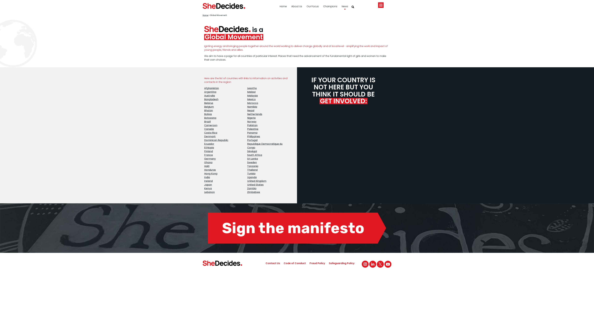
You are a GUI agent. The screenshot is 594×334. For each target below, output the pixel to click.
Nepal (250, 110)
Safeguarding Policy (342, 263)
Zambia (251, 188)
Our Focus (313, 6)
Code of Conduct (295, 263)
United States (255, 184)
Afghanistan (211, 88)
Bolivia (208, 114)
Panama (252, 133)
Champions (330, 6)
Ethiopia (209, 147)
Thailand (252, 170)
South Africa (254, 155)
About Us (296, 6)
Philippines (253, 136)
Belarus (208, 103)
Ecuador (209, 144)
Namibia (252, 107)
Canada (209, 129)
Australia (209, 95)
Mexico (251, 99)
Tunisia (251, 173)
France (208, 155)
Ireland (208, 181)
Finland (208, 151)
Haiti (206, 166)
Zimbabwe (253, 192)
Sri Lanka (252, 159)
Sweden (252, 162)
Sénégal (252, 151)
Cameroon (210, 125)
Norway (251, 121)
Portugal (252, 140)
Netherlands (254, 114)
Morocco (252, 103)
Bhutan (208, 110)
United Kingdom (256, 181)
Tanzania (252, 166)
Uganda (252, 177)
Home (283, 6)
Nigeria (251, 118)
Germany (210, 159)
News (345, 6)
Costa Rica (210, 133)
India (207, 177)
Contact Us (273, 263)
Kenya (208, 188)
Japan (208, 184)
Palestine (252, 129)
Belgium (209, 107)
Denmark (210, 136)
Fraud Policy (317, 263)
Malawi (251, 92)
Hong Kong (210, 173)
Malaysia (252, 95)
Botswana (210, 118)
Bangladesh (211, 99)
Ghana (208, 162)
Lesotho (252, 88)
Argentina (210, 92)
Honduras (210, 170)
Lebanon (209, 192)
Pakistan (252, 125)
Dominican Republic (216, 140)
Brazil (207, 121)
